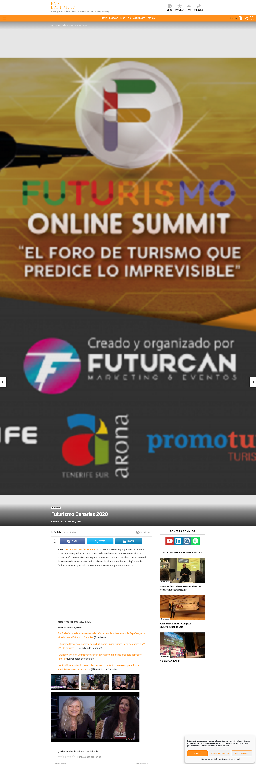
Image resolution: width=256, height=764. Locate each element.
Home (104, 18)
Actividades (139, 18)
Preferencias (241, 753)
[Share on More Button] (147, 541)
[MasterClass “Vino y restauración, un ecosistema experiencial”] (182, 570)
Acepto (197, 753)
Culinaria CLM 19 (170, 660)
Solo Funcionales (219, 753)
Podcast (113, 18)
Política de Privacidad (222, 759)
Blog (169, 10)
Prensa (151, 18)
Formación (165, 582)
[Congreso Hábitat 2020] (3, 382)
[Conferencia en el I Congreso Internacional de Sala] (182, 607)
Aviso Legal (235, 759)
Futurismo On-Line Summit (80, 549)
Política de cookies (206, 759)
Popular (179, 10)
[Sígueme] (246, 18)
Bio (129, 18)
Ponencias (56, 508)
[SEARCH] (252, 18)
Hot (189, 10)
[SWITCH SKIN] (241, 18)
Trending (198, 10)
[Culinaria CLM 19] (182, 645)
